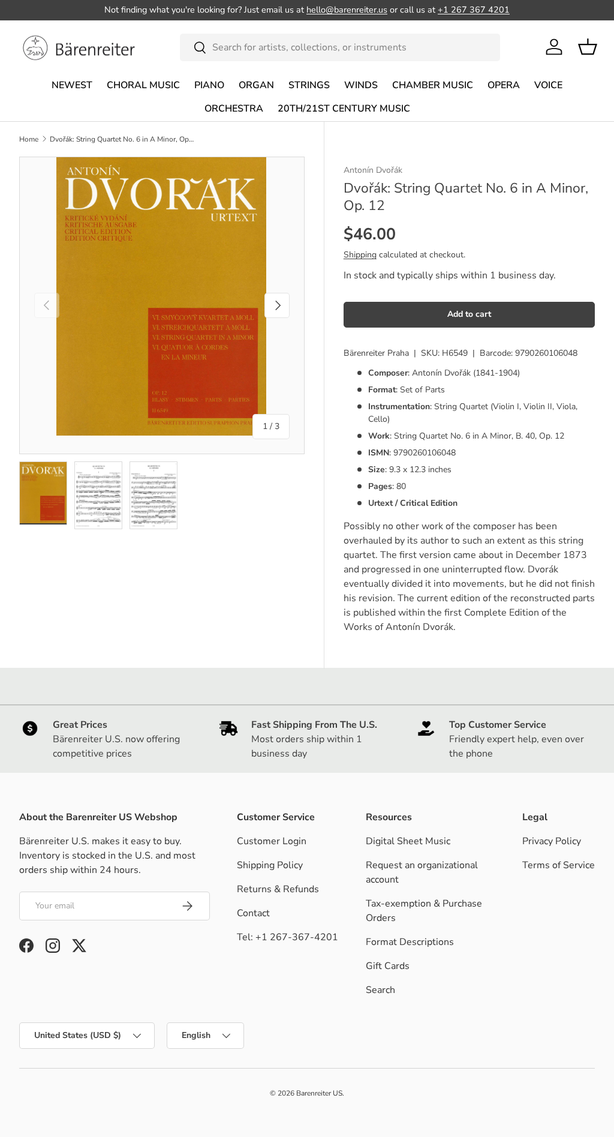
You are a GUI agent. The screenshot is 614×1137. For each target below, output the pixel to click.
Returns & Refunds (278, 889)
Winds (361, 85)
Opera (503, 85)
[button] (587, 47)
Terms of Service (558, 865)
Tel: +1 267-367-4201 (287, 937)
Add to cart (469, 314)
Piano (209, 85)
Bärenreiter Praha (376, 353)
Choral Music (143, 85)
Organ (256, 85)
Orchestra (233, 108)
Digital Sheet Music (408, 841)
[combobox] (340, 47)
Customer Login (271, 841)
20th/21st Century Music (344, 108)
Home (28, 139)
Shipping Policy (270, 865)
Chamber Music (432, 85)
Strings (309, 85)
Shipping (360, 254)
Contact (253, 913)
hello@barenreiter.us (346, 10)
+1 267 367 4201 (474, 10)
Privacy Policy (551, 841)
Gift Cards (388, 966)
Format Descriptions (410, 942)
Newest (72, 85)
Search (380, 990)
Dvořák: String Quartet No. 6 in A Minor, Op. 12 (122, 139)
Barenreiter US (319, 1093)
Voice (548, 85)
